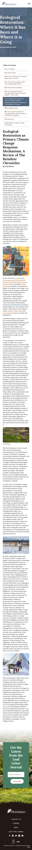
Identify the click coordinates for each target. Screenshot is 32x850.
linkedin (19, 836)
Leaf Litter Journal (16, 832)
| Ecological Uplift (11, 108)
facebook (10, 836)
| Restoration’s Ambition (13, 88)
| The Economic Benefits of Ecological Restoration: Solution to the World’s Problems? (15, 113)
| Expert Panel (10, 73)
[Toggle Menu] (29, 3)
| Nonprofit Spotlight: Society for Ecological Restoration (15, 83)
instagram (13, 836)
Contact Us (16, 819)
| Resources (9, 119)
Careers (16, 823)
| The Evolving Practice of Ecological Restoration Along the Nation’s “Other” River (15, 93)
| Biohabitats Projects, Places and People (14, 124)
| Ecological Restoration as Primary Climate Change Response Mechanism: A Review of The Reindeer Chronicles (16, 101)
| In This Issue (10, 69)
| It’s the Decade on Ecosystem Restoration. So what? (16, 77)
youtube (22, 836)
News (16, 827)
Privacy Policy (28, 846)
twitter (16, 836)
